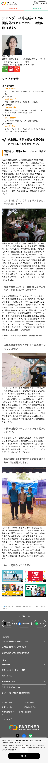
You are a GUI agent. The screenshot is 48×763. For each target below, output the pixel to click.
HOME (4, 606)
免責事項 (27, 712)
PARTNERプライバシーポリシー (13, 713)
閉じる (23, 756)
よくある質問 (7, 702)
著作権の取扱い (30, 707)
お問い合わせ (29, 702)
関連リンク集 (7, 707)
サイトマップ (7, 719)
